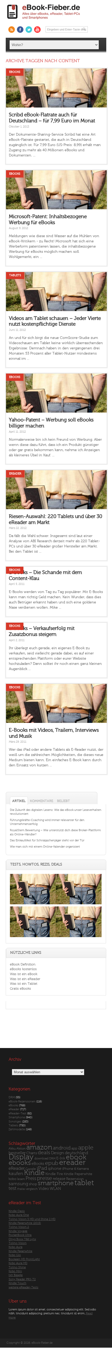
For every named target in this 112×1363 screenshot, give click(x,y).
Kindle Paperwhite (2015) (25, 1223)
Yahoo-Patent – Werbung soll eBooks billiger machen (51, 423)
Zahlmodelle (17, 1129)
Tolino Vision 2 (19, 1227)
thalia (21, 1189)
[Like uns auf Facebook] (20, 29)
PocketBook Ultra (20, 1235)
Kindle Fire (54, 1174)
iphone (54, 1168)
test (12, 1188)
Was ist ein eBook (23, 974)
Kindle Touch (17, 1283)
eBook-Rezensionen (22, 1101)
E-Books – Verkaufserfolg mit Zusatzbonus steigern (41, 631)
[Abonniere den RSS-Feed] (11, 29)
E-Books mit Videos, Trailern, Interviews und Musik (54, 733)
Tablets (15, 275)
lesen (21, 1179)
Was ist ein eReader (25, 979)
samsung (18, 1184)
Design (57, 1153)
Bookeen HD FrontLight (24, 1259)
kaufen (16, 1173)
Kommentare (41, 801)
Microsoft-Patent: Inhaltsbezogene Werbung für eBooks (48, 219)
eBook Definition (22, 964)
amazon (39, 1147)
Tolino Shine (17, 1267)
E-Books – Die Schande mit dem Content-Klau (45, 575)
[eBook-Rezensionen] (33, 937)
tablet (84, 1183)
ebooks (20, 1163)
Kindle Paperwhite (78, 1174)
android (62, 1148)
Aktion (21, 1148)
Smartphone (17, 1117)
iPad (42, 1168)
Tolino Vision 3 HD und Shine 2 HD (32, 1219)
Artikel (19, 801)
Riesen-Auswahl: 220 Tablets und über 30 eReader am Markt (55, 519)
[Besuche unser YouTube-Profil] (37, 29)
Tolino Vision (18, 1243)
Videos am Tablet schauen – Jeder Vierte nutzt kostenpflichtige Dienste (55, 321)
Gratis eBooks (20, 988)
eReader (15, 473)
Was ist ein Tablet (23, 984)
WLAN (55, 1189)
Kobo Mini (15, 1271)
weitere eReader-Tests (23, 1287)
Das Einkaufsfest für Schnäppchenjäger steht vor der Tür (47, 840)
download (41, 1158)
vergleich (32, 1189)
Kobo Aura (15, 1247)
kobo (12, 1179)
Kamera (83, 1169)
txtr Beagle (16, 1275)
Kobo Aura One (19, 1215)
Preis (31, 1178)
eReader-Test (17, 1113)
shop (33, 1184)
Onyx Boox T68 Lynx (22, 1239)
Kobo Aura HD (18, 1263)
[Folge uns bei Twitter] (28, 29)
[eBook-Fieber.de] (44, 20)
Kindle (34, 1173)
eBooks (14, 72)
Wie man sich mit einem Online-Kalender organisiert (45, 846)
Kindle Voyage (18, 1231)
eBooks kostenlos (23, 969)
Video (44, 1189)
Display (21, 1157)
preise (44, 1178)
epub (51, 1163)
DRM (12, 1097)
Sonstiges (15, 1121)
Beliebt (63, 801)
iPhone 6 (69, 1169)
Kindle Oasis (17, 1211)
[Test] (33, 904)
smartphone (56, 1183)
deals (44, 1153)
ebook (76, 1157)
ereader (72, 1162)
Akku (12, 1148)
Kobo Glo (15, 1255)
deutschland (76, 1153)
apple (86, 1147)
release (59, 1179)
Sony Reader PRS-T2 (22, 1279)
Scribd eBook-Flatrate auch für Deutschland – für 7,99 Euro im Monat (52, 118)
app (74, 1148)
